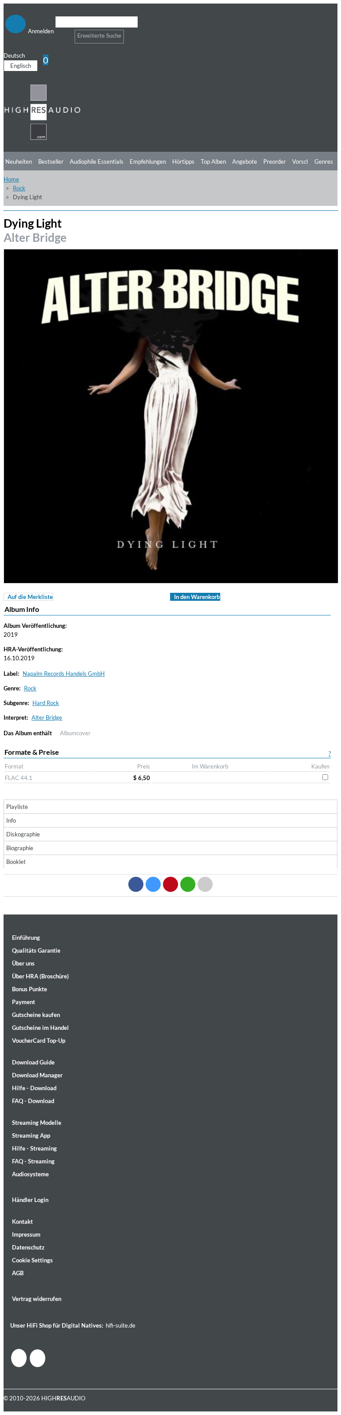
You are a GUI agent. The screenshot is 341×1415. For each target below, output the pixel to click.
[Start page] (42, 138)
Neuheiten (18, 161)
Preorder (274, 161)
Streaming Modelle (36, 1122)
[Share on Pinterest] (170, 884)
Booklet (16, 861)
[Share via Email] (205, 884)
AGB (18, 1273)
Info (11, 820)
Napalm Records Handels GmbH (64, 673)
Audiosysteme (30, 1174)
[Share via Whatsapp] (187, 884)
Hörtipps (183, 161)
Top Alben (213, 161)
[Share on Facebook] (135, 884)
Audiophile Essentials (96, 161)
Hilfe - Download (34, 1088)
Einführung (26, 937)
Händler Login (30, 1199)
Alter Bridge (35, 237)
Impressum (26, 1234)
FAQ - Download (33, 1100)
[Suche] (61, 33)
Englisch (20, 65)
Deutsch (14, 55)
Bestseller (50, 161)
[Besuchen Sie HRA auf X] (37, 1358)
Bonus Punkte (29, 989)
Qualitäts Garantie (36, 950)
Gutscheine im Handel (40, 1027)
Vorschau (304, 161)
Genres (323, 161)
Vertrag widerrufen (36, 1298)
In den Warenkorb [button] (197, 596)
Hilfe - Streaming (34, 1148)
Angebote (244, 161)
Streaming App (31, 1135)
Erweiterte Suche (99, 35)
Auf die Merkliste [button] (30, 596)
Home (11, 179)
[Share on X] (153, 884)
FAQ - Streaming (33, 1161)
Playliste (17, 806)
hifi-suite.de (120, 1325)
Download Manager (37, 1075)
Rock (19, 188)
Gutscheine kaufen (36, 1014)
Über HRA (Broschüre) (40, 976)
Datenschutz (28, 1247)
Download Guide (33, 1062)
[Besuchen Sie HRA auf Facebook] (19, 1358)
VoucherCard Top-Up (38, 1040)
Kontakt (22, 1221)
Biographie (19, 847)
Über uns (23, 963)
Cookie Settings (32, 1260)
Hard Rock (45, 702)
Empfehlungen (148, 161)
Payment (23, 1001)
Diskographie (23, 834)
